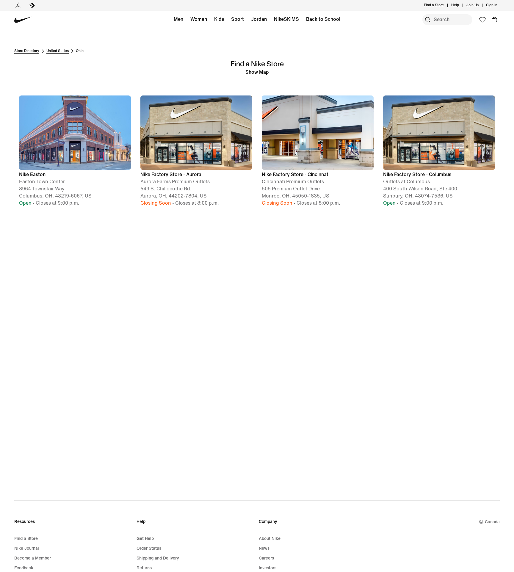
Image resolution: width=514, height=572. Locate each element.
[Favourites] (482, 19)
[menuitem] (461, 5)
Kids (219, 19)
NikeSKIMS (286, 19)
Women (198, 19)
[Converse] (32, 5)
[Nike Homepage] (23, 20)
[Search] (427, 19)
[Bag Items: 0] (494, 19)
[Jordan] (17, 5)
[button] (75, 151)
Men (178, 19)
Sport (237, 19)
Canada (492, 522)
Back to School (323, 19)
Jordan (259, 19)
